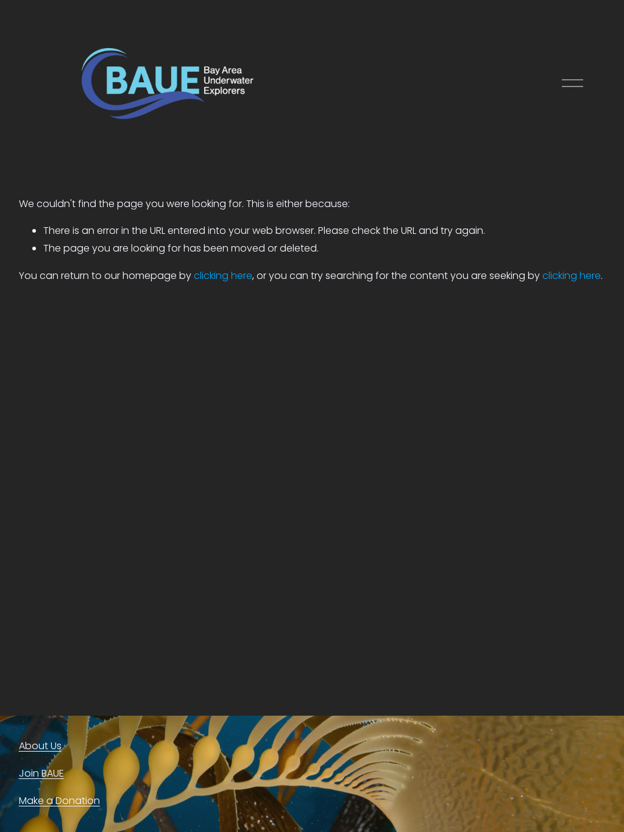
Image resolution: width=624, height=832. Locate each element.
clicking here (223, 276)
